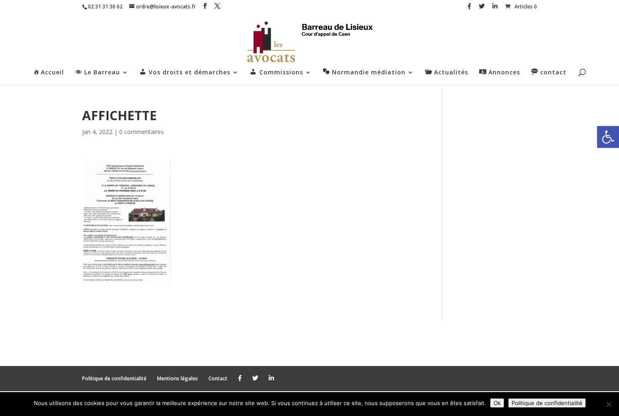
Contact (217, 378)
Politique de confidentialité (114, 378)
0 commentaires (141, 132)
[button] (608, 137)
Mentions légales (177, 378)
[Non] (608, 404)
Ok (497, 403)
